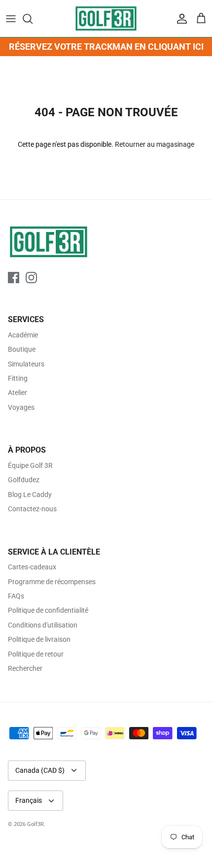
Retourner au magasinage (154, 144)
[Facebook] (13, 277)
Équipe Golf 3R (30, 465)
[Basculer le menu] (11, 19)
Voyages (21, 407)
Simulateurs (26, 364)
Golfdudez (23, 480)
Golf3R (35, 824)
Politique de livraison (39, 639)
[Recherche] (32, 19)
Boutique (21, 349)
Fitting (18, 378)
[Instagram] (31, 277)
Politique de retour (36, 654)
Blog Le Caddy (30, 494)
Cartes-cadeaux (32, 567)
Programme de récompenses (52, 582)
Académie (23, 335)
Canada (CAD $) (40, 770)
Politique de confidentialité (48, 610)
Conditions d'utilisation (42, 625)
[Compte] (179, 19)
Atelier (17, 392)
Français (28, 800)
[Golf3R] (106, 18)
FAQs (16, 596)
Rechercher (25, 668)
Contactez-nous (32, 509)
